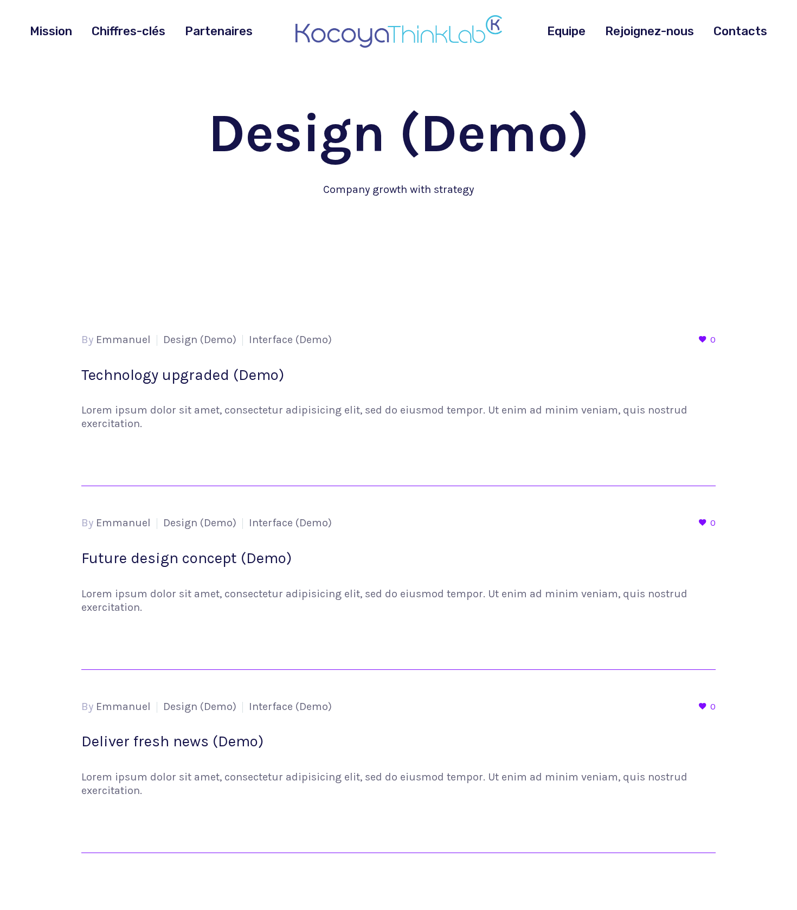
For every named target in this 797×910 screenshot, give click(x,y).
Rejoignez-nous (649, 31)
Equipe (566, 31)
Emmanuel (123, 339)
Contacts (740, 31)
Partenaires (219, 31)
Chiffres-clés (128, 31)
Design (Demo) (199, 339)
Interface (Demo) (290, 339)
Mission (51, 31)
